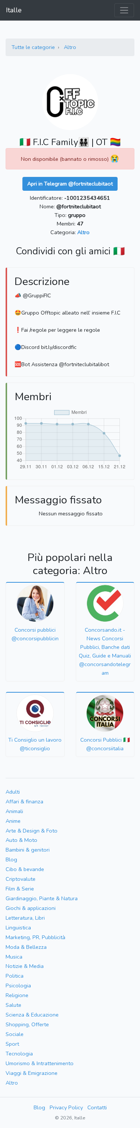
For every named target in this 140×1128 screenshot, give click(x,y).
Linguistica (18, 927)
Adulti (13, 792)
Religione (17, 995)
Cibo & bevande (25, 869)
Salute (13, 1005)
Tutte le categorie (33, 47)
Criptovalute (20, 879)
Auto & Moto (21, 840)
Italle (14, 10)
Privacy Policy (66, 1107)
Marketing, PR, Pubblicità (35, 937)
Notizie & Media (25, 966)
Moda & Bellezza (26, 947)
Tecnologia (19, 1053)
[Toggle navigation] (124, 10)
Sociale (15, 1034)
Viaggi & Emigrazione (31, 1073)
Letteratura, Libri (25, 918)
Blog (11, 859)
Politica (15, 976)
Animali (14, 811)
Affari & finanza (24, 801)
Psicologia (18, 985)
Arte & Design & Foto (31, 830)
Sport (12, 1044)
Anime (13, 821)
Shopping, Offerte (27, 1024)
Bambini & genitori (28, 849)
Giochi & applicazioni (31, 908)
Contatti (97, 1107)
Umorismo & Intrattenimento (40, 1063)
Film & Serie (20, 888)
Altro (70, 47)
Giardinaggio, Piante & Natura (42, 898)
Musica (14, 956)
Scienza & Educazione (32, 1014)
